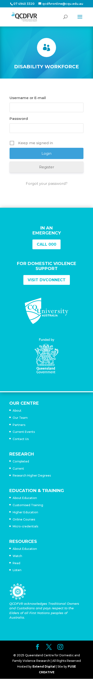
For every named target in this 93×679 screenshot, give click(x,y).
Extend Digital (43, 666)
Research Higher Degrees (32, 475)
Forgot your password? (46, 183)
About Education (25, 498)
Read (16, 563)
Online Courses (24, 519)
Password (19, 118)
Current (18, 468)
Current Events (24, 432)
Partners (19, 425)
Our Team (20, 417)
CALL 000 (46, 244)
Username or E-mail (28, 97)
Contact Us (21, 439)
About (17, 410)
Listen (17, 570)
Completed (21, 461)
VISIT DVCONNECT (47, 280)
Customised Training (28, 505)
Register (46, 167)
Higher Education (25, 512)
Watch (17, 556)
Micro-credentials (25, 526)
